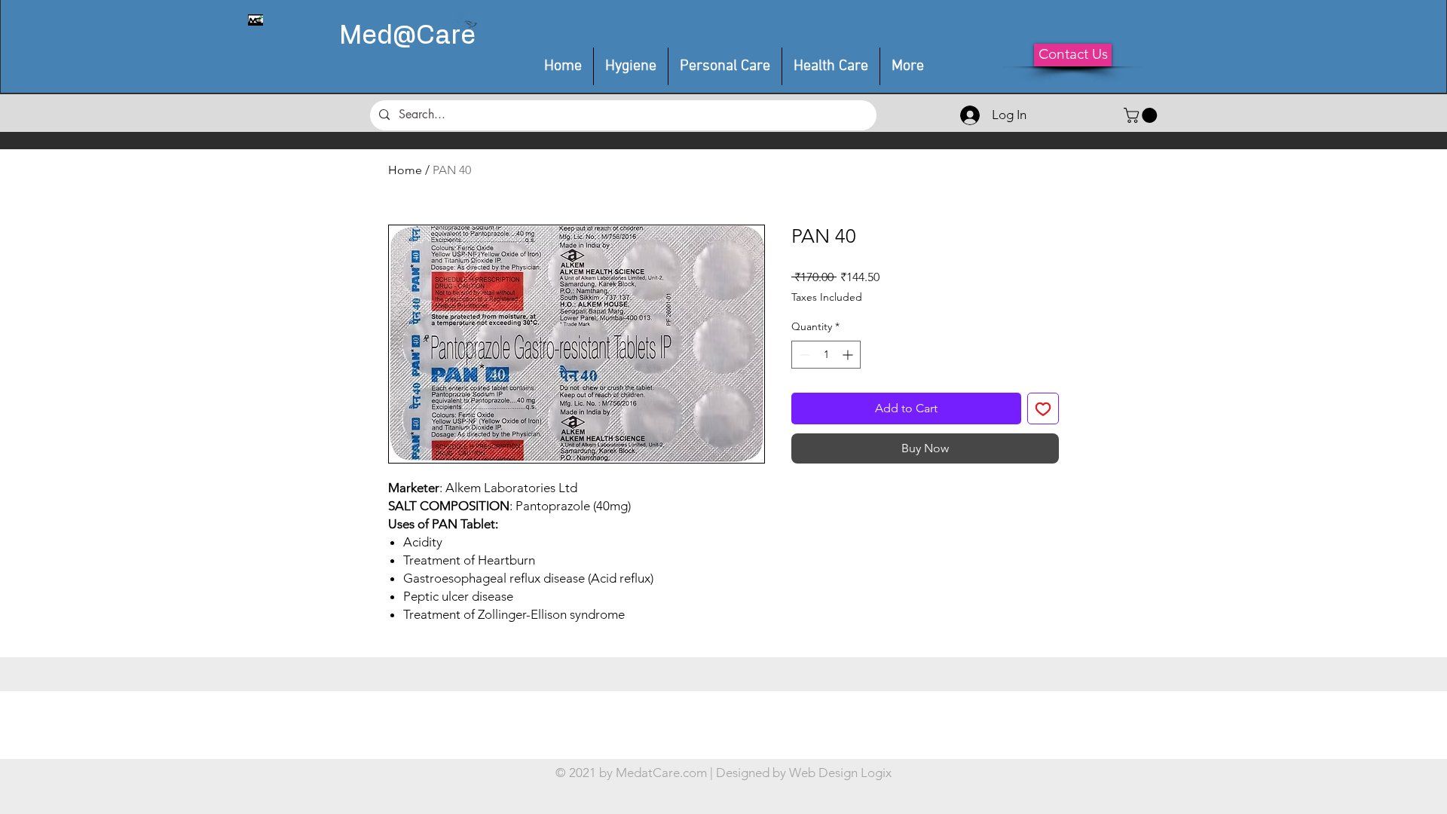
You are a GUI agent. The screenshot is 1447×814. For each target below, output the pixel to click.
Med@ (377, 36)
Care (446, 36)
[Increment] (849, 354)
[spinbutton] (826, 354)
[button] (725, 66)
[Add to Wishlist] (1043, 408)
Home (405, 170)
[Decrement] (803, 354)
